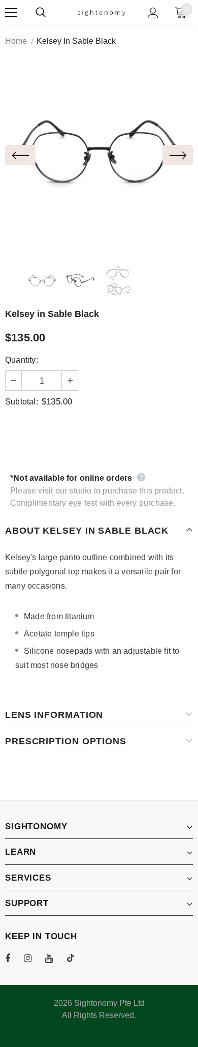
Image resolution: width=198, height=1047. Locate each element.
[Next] (177, 155)
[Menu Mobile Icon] (11, 13)
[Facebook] (14, 958)
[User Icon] (153, 13)
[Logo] (102, 12)
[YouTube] (54, 958)
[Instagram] (33, 958)
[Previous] (20, 155)
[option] (99, 155)
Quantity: (21, 360)
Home (16, 41)
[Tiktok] (76, 958)
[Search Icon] (51, 13)
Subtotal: (21, 401)
